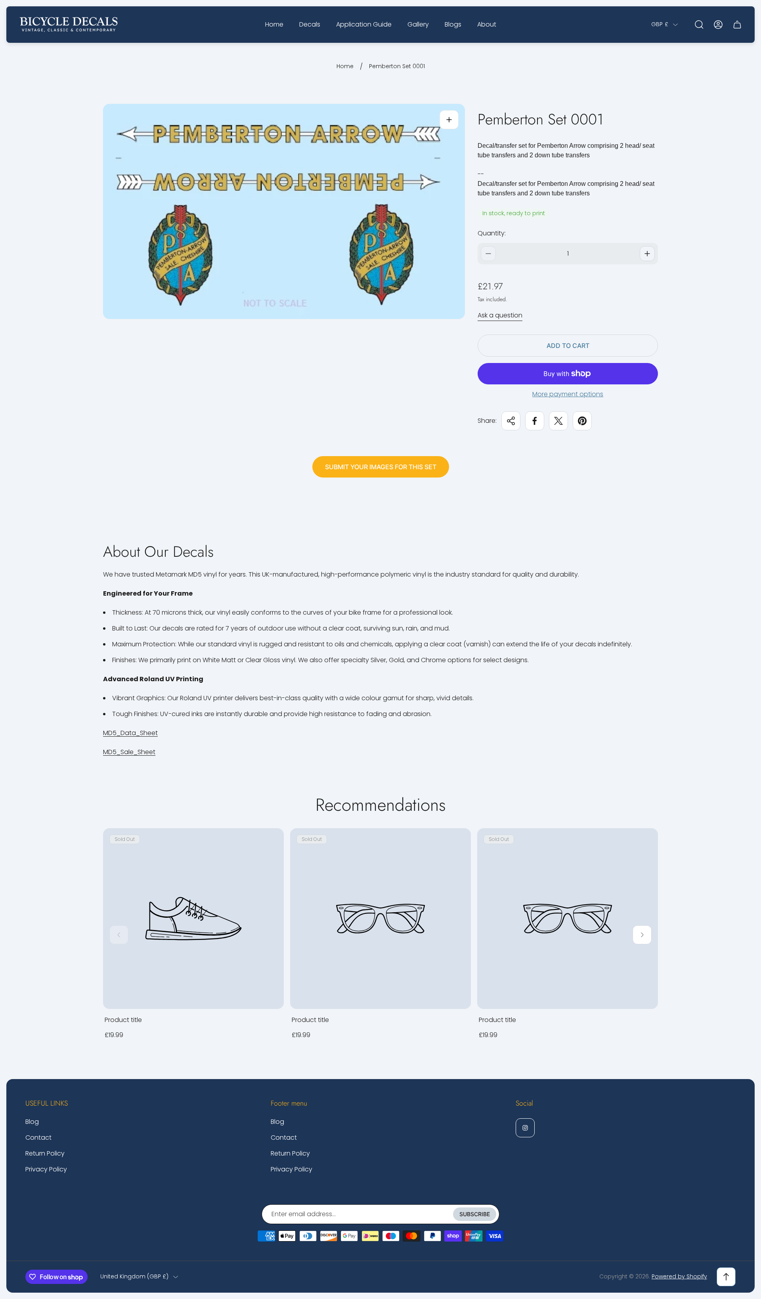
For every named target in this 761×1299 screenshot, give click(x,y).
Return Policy (45, 1153)
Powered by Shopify (679, 1276)
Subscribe (474, 1214)
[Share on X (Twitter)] (558, 420)
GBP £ (659, 24)
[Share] (510, 420)
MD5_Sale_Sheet (129, 751)
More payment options (567, 394)
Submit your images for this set (380, 467)
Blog (32, 1121)
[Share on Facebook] (534, 420)
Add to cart (568, 346)
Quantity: (492, 233)
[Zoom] (449, 119)
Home (345, 66)
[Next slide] (642, 934)
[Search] (699, 24)
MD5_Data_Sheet (130, 732)
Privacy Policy (46, 1169)
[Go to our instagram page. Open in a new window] (525, 1127)
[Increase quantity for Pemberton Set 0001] (647, 253)
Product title (123, 1019)
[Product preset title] (193, 918)
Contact (38, 1137)
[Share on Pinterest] (582, 420)
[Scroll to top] (726, 1276)
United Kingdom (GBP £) (134, 1276)
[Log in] (718, 24)
